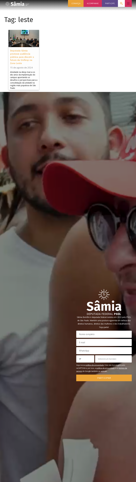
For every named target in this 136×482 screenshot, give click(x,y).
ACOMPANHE (93, 3)
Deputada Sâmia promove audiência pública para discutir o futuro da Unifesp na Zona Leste (22, 57)
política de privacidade (95, 365)
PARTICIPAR (104, 377)
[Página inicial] (17, 3)
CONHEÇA (75, 3)
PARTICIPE (110, 3)
